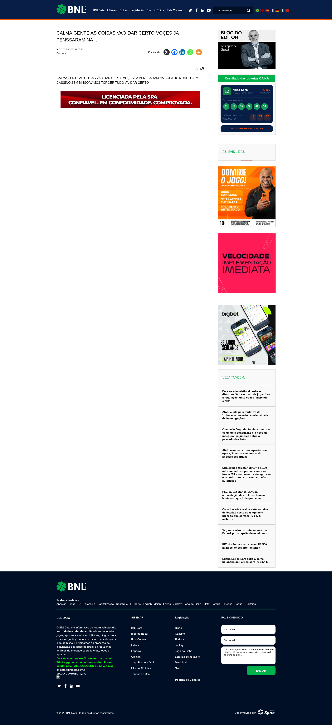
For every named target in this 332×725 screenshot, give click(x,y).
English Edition (152, 603)
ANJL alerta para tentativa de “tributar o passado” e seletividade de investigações (245, 415)
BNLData (99, 10)
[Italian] (282, 10)
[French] (272, 10)
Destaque (122, 603)
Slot (177, 668)
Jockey (177, 603)
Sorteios (251, 603)
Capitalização (105, 603)
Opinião (136, 656)
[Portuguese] (257, 10)
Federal (179, 639)
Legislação (137, 10)
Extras (124, 10)
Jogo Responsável (142, 662)
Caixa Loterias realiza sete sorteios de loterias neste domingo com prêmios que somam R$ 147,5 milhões (245, 514)
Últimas (112, 10)
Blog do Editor (155, 10)
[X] (167, 52)
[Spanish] (267, 10)
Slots (206, 603)
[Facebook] (175, 52)
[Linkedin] (183, 52)
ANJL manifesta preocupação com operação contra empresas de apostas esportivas (244, 453)
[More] (199, 52)
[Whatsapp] (191, 52)
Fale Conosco (175, 10)
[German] (277, 10)
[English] (262, 10)
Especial (136, 650)
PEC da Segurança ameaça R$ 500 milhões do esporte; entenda (244, 546)
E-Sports (135, 603)
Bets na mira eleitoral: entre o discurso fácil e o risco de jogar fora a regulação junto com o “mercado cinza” (246, 396)
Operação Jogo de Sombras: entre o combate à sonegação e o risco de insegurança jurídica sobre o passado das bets (246, 434)
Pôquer (239, 603)
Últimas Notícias (141, 668)
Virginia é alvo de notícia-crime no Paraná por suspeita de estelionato (245, 531)
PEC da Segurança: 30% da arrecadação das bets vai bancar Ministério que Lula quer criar (243, 495)
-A (196, 68)
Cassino (90, 603)
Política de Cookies (187, 679)
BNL (80, 603)
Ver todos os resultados (247, 128)
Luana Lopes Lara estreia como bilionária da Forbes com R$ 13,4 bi (245, 560)
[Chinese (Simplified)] (287, 10)
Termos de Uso (140, 673)
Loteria (216, 603)
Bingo (72, 603)
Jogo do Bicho (192, 603)
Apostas (61, 603)
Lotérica (227, 603)
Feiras (167, 603)
